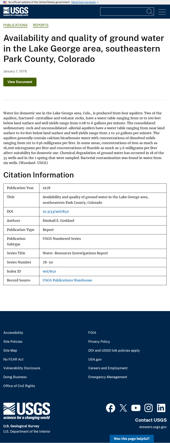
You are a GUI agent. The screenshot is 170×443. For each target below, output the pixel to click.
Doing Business (15, 377)
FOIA (92, 333)
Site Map (10, 350)
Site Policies (12, 342)
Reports (41, 25)
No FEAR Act (13, 359)
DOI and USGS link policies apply (114, 350)
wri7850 (49, 271)
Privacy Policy (99, 342)
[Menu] (162, 12)
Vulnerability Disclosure (21, 368)
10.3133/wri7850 (56, 212)
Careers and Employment (108, 368)
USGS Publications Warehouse (67, 280)
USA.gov (95, 359)
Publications (15, 25)
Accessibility (13, 333)
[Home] (15, 15)
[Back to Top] (155, 428)
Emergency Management (107, 377)
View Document (19, 82)
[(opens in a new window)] (110, 407)
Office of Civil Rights (19, 386)
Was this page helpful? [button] (132, 439)
